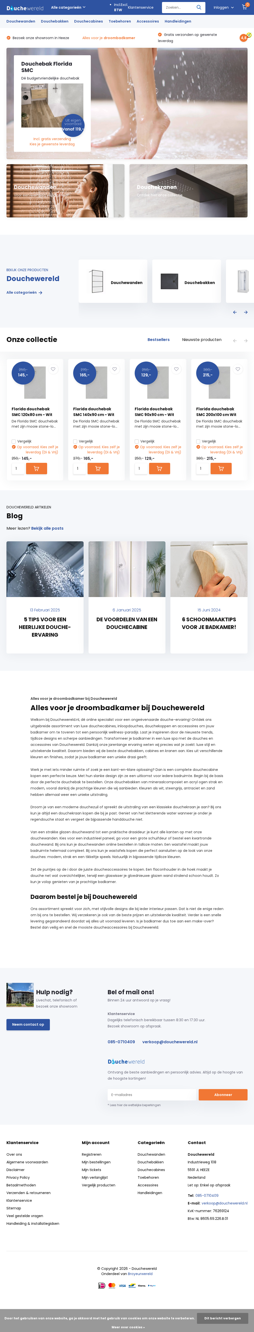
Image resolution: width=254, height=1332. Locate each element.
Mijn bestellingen (96, 1162)
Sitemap (13, 1208)
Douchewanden (20, 21)
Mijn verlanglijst (95, 1177)
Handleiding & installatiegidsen (32, 1223)
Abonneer (223, 1094)
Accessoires (148, 21)
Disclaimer (15, 1169)
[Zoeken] (199, 7)
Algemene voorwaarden (27, 1162)
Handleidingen (178, 21)
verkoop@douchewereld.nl (169, 1042)
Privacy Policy (18, 1177)
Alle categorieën (66, 7)
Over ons (14, 1154)
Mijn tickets (91, 1169)
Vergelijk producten (98, 1185)
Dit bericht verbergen (222, 1318)
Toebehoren (120, 21)
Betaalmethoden (21, 1185)
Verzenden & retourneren (28, 1192)
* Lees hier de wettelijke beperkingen (134, 1105)
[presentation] (235, 312)
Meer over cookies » (128, 1327)
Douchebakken (54, 21)
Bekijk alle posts (47, 528)
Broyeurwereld (140, 1273)
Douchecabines (88, 21)
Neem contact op (28, 1024)
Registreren (91, 1154)
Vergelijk (24, 441)
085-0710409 (121, 1042)
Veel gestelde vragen (24, 1215)
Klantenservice (141, 7)
